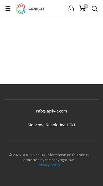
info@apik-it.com (51, 111)
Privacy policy (49, 164)
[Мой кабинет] (71, 8)
